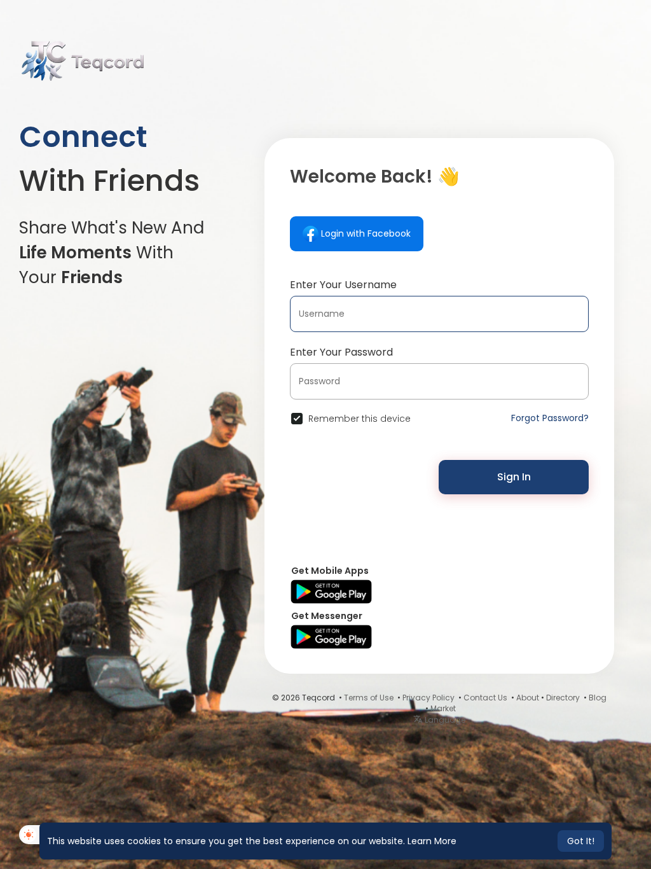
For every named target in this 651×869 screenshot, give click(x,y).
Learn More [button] (432, 841)
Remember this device (359, 418)
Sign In (514, 476)
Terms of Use (369, 697)
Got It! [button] (580, 841)
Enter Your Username (343, 284)
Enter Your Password (341, 352)
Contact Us (485, 697)
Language (444, 719)
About (527, 697)
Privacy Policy (428, 697)
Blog (597, 697)
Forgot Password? (550, 418)
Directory (563, 697)
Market (443, 708)
